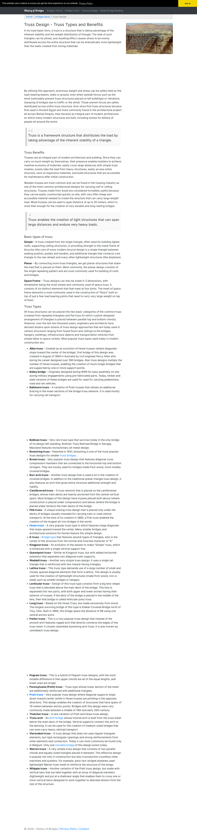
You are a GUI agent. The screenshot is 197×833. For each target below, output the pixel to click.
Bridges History (55, 10)
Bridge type (49, 537)
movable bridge (64, 745)
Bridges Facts (72, 10)
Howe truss (36, 525)
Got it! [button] (188, 3)
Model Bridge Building (111, 10)
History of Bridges (34, 10)
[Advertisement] (73, 69)
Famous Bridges (89, 10)
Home (29, 16)
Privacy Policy (68, 828)
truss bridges (68, 455)
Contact (84, 828)
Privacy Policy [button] (86, 3)
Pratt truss (36, 694)
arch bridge (56, 718)
